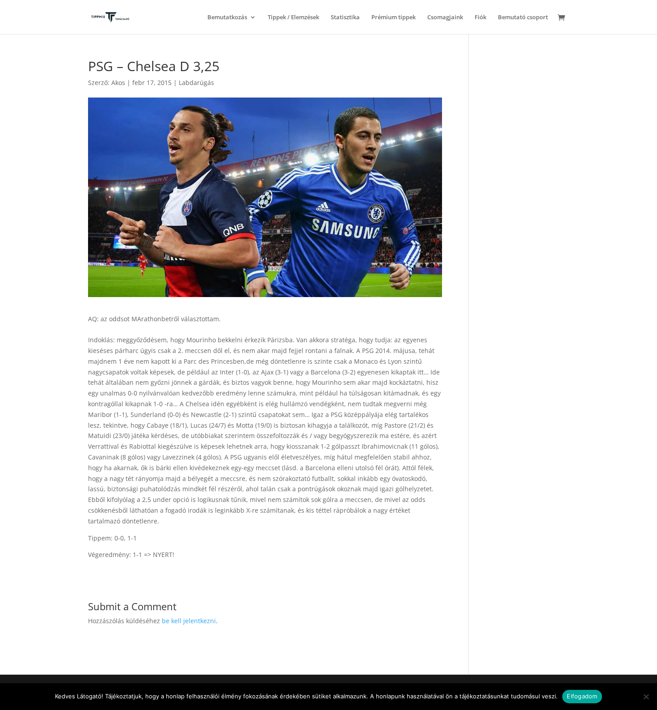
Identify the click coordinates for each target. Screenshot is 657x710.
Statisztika (345, 17)
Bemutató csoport (523, 17)
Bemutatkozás (227, 17)
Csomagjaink (445, 17)
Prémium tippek (393, 17)
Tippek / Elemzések (293, 17)
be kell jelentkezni (189, 620)
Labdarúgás (196, 82)
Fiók (480, 17)
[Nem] (645, 696)
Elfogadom (582, 696)
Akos (118, 82)
